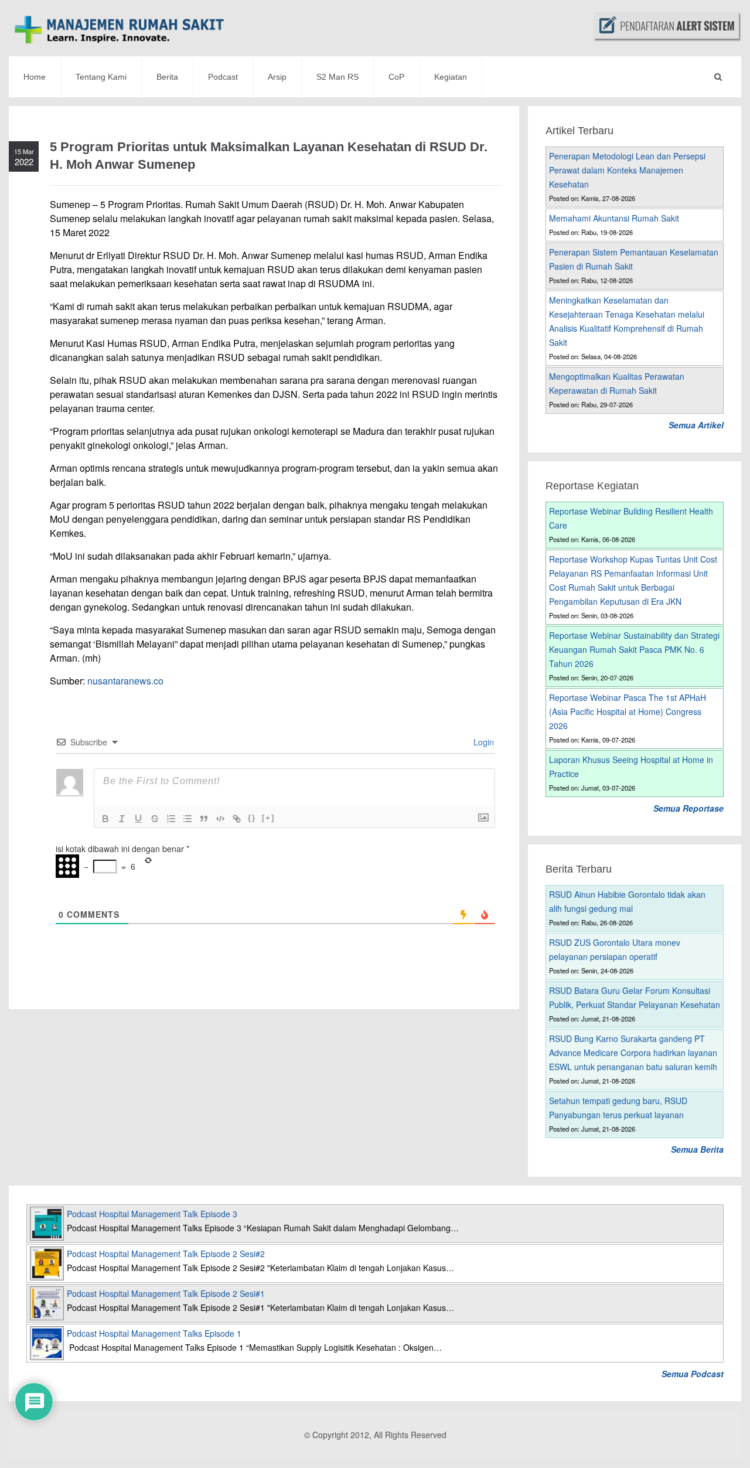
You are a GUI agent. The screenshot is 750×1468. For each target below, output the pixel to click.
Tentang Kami (101, 76)
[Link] (237, 819)
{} (252, 817)
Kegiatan (450, 76)
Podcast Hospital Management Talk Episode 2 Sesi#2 (166, 1253)
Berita (167, 76)
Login (482, 742)
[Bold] (105, 819)
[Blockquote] (204, 819)
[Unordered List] (187, 819)
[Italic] (122, 819)
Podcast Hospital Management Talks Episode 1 (154, 1333)
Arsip (277, 76)
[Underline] (138, 819)
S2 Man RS (337, 76)
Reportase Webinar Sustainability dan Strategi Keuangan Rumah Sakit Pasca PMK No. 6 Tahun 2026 (634, 649)
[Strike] (154, 819)
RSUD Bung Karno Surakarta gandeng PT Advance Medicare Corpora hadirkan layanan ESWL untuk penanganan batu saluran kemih (633, 1052)
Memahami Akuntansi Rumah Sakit (614, 218)
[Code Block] (220, 819)
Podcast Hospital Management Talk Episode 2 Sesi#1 (166, 1293)
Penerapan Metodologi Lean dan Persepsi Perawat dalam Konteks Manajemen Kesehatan (627, 170)
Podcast (223, 76)
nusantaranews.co (125, 680)
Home (34, 76)
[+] (268, 817)
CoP (396, 76)
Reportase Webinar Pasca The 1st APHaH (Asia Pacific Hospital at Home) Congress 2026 (627, 711)
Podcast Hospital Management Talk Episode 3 (152, 1214)
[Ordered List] (171, 819)
